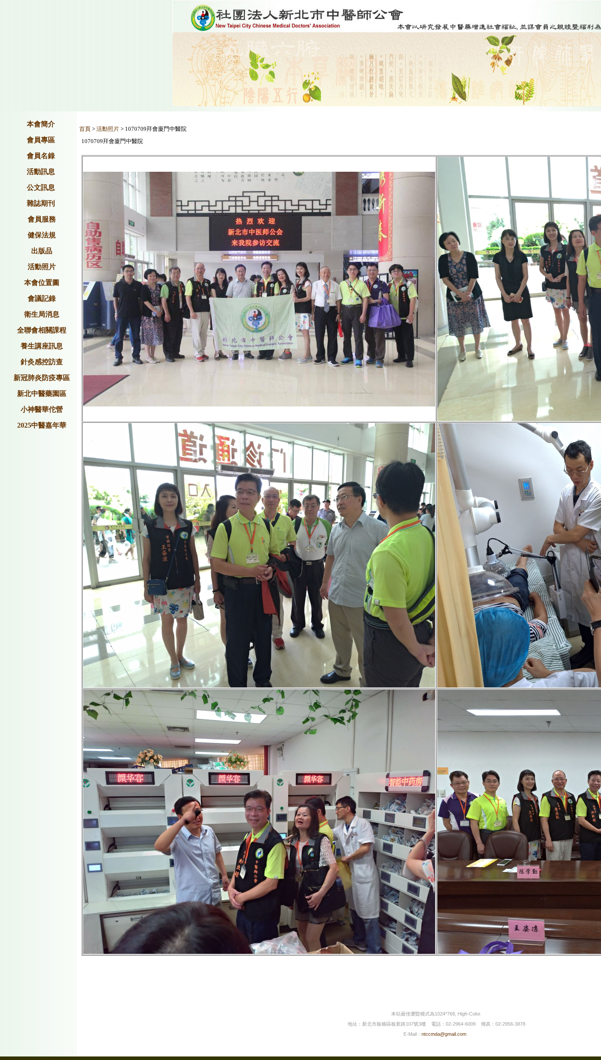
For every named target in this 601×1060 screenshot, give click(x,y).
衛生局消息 (41, 314)
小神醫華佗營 (42, 409)
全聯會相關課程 (41, 330)
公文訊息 (41, 187)
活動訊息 (41, 171)
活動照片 (42, 266)
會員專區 (41, 140)
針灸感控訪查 (42, 362)
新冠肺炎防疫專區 (42, 377)
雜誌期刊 (41, 203)
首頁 (85, 129)
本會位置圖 (41, 282)
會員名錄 (41, 155)
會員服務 (42, 219)
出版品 (41, 251)
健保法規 (42, 235)
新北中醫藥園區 (41, 393)
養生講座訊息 (42, 346)
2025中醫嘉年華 (41, 425)
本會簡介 (41, 124)
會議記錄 (42, 298)
